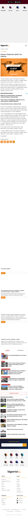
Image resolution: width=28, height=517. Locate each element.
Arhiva (6, 49)
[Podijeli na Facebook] (2, 142)
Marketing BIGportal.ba (15, 509)
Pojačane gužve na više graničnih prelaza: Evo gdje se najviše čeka (16, 379)
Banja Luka (4, 479)
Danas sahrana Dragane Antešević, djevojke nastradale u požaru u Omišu (17, 364)
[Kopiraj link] (14, 142)
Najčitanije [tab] (20, 350)
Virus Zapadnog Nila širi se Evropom (17, 355)
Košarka (18, 481)
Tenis (18, 483)
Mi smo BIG (23, 509)
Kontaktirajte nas (18, 511)
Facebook (21, 498)
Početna (2, 49)
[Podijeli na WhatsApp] (11, 142)
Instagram (21, 500)
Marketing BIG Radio (6, 509)
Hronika (3, 486)
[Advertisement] (14, 28)
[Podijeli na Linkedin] (5, 142)
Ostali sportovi (19, 492)
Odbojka (18, 484)
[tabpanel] (14, 373)
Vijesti (3, 476)
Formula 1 (19, 488)
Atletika (18, 486)
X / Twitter (21, 502)
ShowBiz (3, 502)
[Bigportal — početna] (5, 45)
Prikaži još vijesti (14, 393)
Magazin (4, 495)
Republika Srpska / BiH (6, 481)
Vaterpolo (19, 490)
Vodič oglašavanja (10, 511)
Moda (3, 500)
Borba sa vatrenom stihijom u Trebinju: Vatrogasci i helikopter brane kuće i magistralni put (16, 388)
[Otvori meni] (26, 45)
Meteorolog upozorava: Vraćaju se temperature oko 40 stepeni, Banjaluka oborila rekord (17, 372)
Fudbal (18, 479)
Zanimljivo (4, 504)
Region (3, 483)
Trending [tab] (7, 350)
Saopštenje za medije (6, 490)
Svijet (3, 484)
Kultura (3, 488)
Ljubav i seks (4, 498)
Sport (18, 476)
